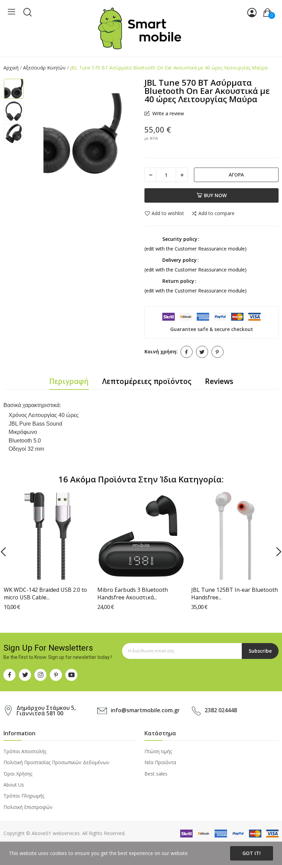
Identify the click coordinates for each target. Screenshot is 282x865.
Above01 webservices (56, 833)
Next (125, 134)
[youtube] (71, 675)
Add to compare (216, 214)
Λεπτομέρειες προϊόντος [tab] (147, 381)
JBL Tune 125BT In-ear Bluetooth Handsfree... (234, 593)
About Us (13, 784)
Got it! (251, 853)
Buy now (215, 195)
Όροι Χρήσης (17, 773)
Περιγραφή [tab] (69, 381)
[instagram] (40, 675)
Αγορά (236, 174)
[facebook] (9, 675)
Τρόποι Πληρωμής (23, 795)
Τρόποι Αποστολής (24, 751)
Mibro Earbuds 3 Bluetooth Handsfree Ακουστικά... (132, 593)
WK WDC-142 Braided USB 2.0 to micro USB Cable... (45, 593)
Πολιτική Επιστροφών (28, 807)
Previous (39, 134)
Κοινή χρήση (187, 352)
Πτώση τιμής (158, 751)
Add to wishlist (168, 214)
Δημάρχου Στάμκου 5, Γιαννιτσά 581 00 (46, 710)
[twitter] (25, 675)
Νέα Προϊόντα (160, 762)
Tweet (202, 352)
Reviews (219, 381)
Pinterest (217, 352)
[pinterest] (56, 675)
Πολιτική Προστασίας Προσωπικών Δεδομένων (56, 762)
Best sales (155, 773)
